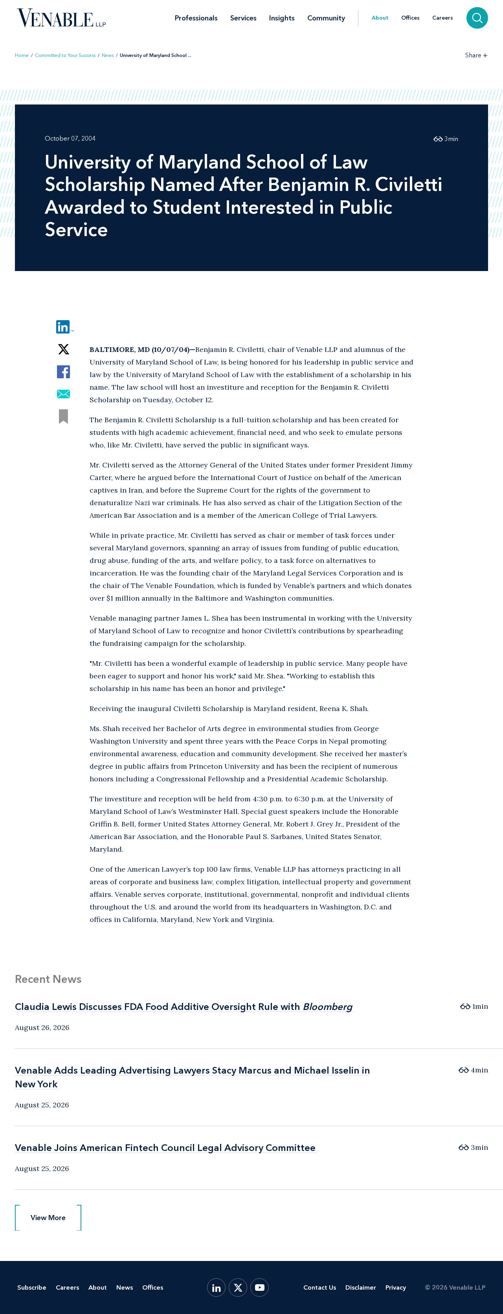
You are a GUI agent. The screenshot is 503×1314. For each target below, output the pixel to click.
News (108, 55)
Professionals (196, 18)
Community (326, 18)
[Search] (477, 18)
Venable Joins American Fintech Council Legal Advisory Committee (165, 1147)
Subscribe (31, 1287)
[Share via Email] (63, 394)
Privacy (396, 1287)
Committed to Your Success (65, 55)
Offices (410, 18)
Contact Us (319, 1287)
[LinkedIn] (216, 1287)
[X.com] (238, 1287)
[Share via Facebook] (63, 372)
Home (22, 55)
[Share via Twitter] (63, 349)
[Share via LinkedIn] (63, 327)
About (380, 18)
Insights (282, 18)
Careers (442, 18)
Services (243, 18)
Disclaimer (360, 1287)
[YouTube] (259, 1287)
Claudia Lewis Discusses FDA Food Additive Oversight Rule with (183, 1006)
